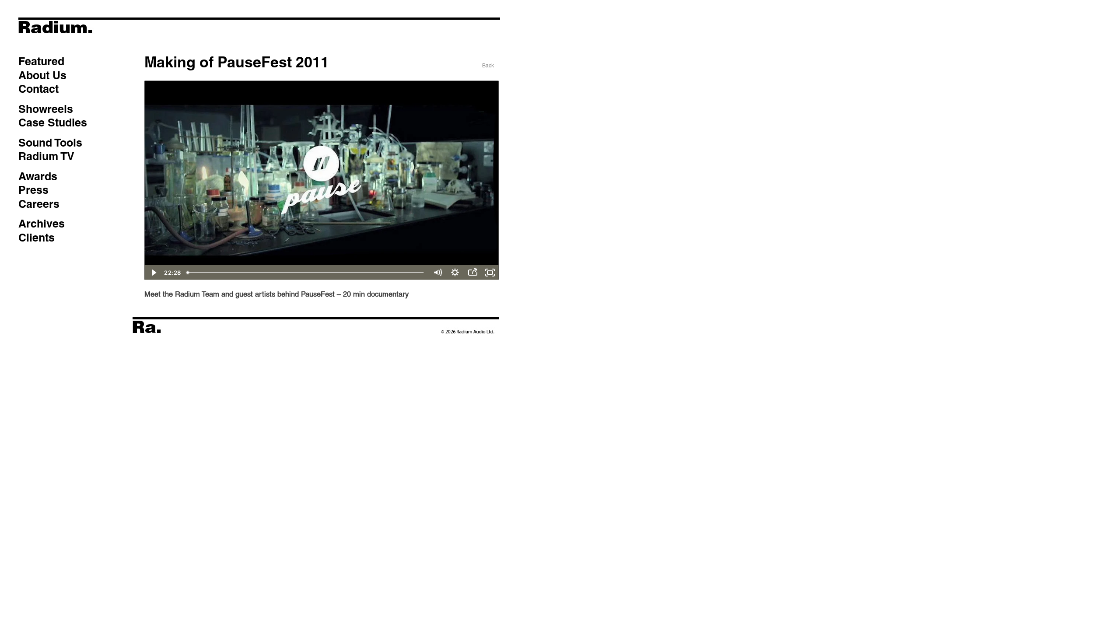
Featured (41, 61)
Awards (37, 176)
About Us (42, 75)
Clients (36, 237)
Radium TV (46, 156)
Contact (38, 88)
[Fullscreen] (490, 272)
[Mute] (437, 272)
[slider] (306, 272)
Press (33, 189)
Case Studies (52, 122)
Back (488, 66)
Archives (41, 223)
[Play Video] (153, 272)
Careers (39, 203)
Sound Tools (50, 142)
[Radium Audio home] (87, 41)
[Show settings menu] (455, 272)
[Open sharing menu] (472, 272)
